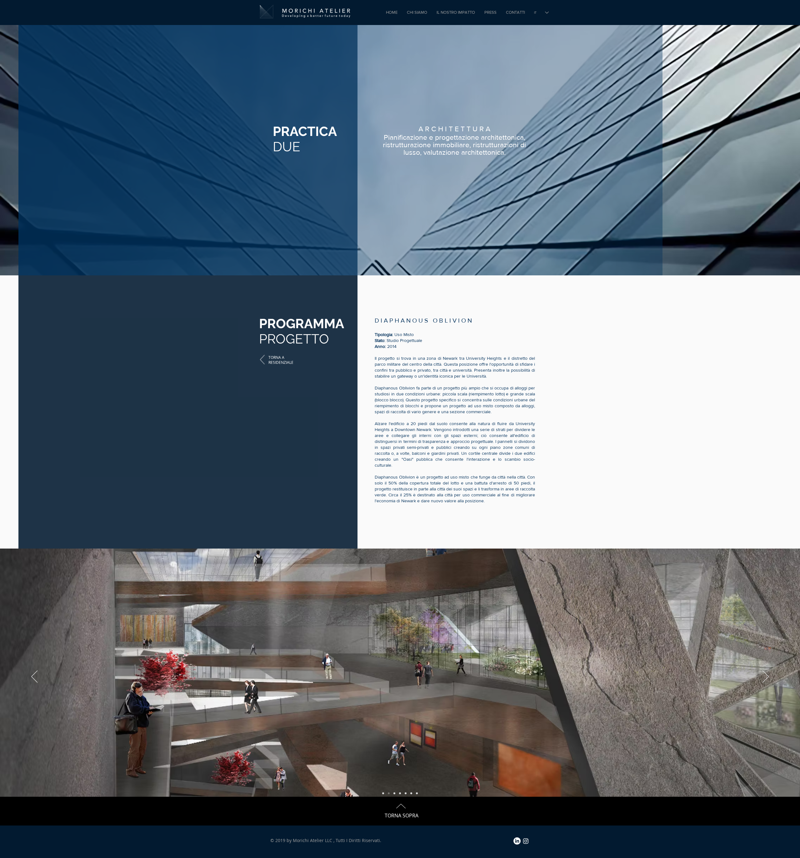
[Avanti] (765, 677)
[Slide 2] (389, 793)
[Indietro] (34, 677)
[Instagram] (525, 841)
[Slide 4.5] (406, 793)
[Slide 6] (417, 793)
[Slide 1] (383, 793)
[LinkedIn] (517, 841)
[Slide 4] (400, 793)
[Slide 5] (411, 793)
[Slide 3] (394, 793)
